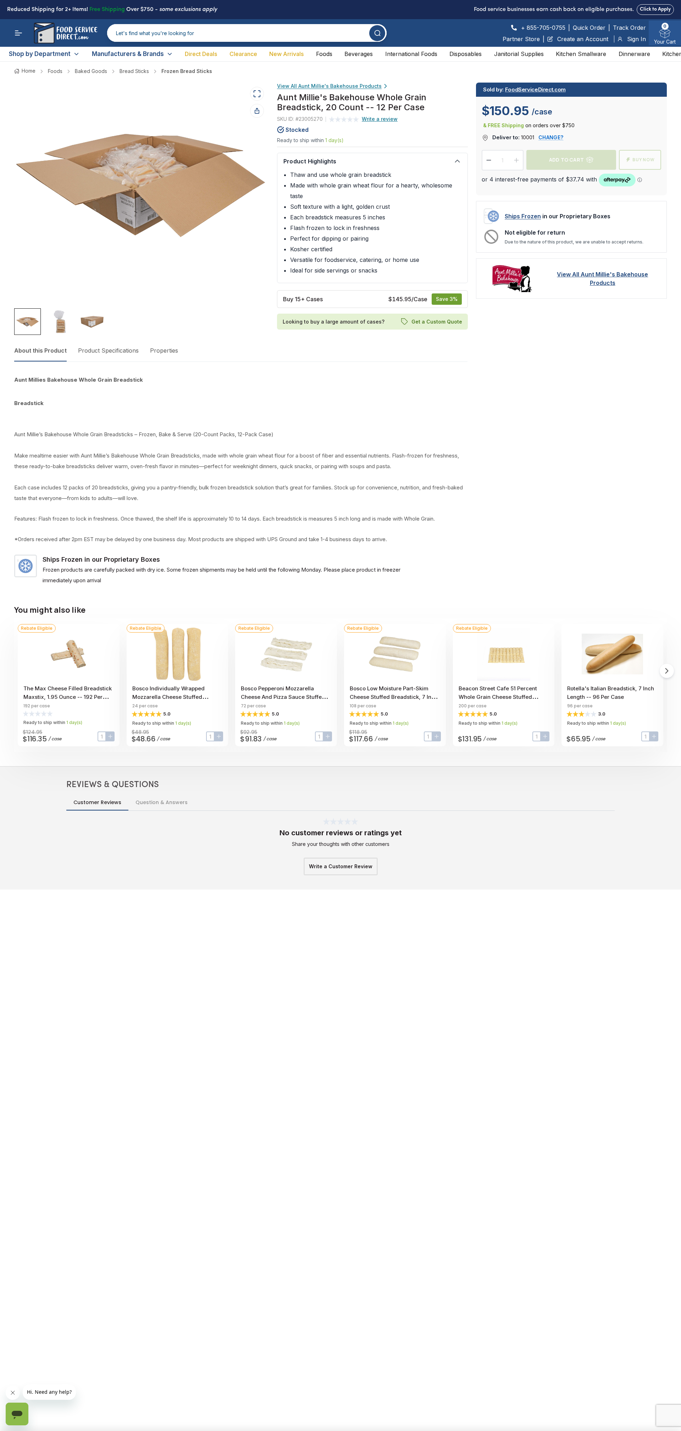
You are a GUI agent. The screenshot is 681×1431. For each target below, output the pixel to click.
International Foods (411, 53)
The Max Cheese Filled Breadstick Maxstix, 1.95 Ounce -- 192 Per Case (67, 697)
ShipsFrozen (523, 216)
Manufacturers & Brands (128, 53)
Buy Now (643, 160)
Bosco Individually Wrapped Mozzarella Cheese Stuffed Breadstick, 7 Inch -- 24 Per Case (175, 697)
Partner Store (521, 39)
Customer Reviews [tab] (97, 802)
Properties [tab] (164, 350)
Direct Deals (201, 53)
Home (28, 71)
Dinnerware (634, 53)
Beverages (358, 53)
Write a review (380, 119)
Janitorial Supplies (519, 53)
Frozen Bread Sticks (186, 71)
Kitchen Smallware (581, 53)
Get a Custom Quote (436, 321)
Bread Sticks (134, 71)
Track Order (629, 27)
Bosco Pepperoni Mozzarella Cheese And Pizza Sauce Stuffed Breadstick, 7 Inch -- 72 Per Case (283, 697)
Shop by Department (40, 53)
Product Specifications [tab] (108, 350)
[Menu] (18, 32)
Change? (550, 137)
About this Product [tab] (40, 350)
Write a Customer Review (340, 866)
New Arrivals (286, 53)
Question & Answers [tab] (161, 802)
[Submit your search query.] (377, 33)
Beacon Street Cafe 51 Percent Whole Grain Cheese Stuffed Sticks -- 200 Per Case (498, 697)
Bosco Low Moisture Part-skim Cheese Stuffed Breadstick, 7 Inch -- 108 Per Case (394, 697)
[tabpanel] (240, 480)
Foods (324, 53)
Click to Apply (655, 9)
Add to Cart (566, 159)
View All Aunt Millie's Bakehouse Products (329, 86)
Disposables (465, 53)
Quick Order (589, 27)
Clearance (243, 53)
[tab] (27, 321)
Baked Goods (91, 71)
